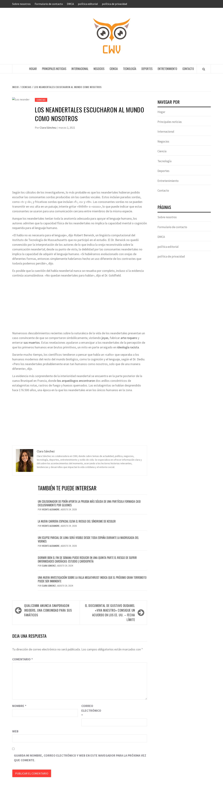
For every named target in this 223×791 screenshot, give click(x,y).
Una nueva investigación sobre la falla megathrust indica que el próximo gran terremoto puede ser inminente (92, 579)
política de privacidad (114, 4)
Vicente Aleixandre (51, 509)
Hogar (33, 69)
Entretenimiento (167, 69)
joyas (105, 338)
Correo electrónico (90, 710)
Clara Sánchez (48, 127)
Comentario (22, 659)
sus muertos (32, 343)
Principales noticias (54, 69)
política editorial (88, 4)
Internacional (79, 69)
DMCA (70, 4)
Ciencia (114, 69)
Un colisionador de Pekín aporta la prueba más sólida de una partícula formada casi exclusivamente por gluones (89, 503)
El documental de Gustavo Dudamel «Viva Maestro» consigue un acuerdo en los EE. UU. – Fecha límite (110, 612)
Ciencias (41, 99)
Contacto (188, 69)
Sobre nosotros (21, 4)
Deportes (146, 69)
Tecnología (129, 69)
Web (15, 731)
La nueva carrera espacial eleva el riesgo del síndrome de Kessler (77, 521)
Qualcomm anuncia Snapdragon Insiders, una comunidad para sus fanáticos (48, 610)
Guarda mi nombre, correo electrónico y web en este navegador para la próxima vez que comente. (80, 757)
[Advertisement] (79, 164)
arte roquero (129, 338)
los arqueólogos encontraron (76, 381)
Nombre (19, 706)
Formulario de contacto (49, 4)
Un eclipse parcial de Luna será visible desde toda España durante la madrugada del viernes (88, 539)
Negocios (99, 69)
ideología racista (128, 347)
